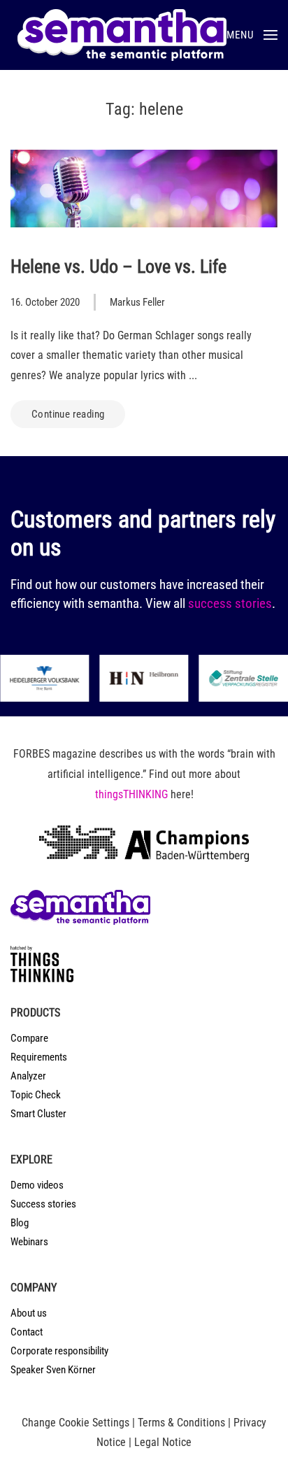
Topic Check (35, 1095)
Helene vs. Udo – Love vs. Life (118, 266)
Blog (19, 1223)
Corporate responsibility (59, 1351)
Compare (29, 1038)
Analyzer (28, 1076)
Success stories (43, 1204)
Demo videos (37, 1185)
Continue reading (67, 414)
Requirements (38, 1057)
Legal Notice (163, 1442)
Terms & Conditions (181, 1422)
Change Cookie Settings (75, 1422)
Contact (26, 1332)
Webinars (29, 1241)
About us (28, 1313)
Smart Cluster (38, 1113)
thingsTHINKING (131, 794)
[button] (252, 35)
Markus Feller (137, 302)
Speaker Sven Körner (53, 1369)
